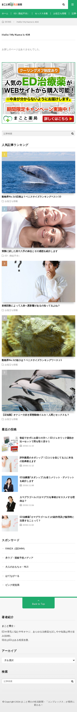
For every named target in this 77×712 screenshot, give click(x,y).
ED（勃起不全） (21, 13)
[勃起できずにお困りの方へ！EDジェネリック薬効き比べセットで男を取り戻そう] (10, 444)
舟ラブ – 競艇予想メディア (19, 557)
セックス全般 (41, 13)
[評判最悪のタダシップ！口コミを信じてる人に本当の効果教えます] (10, 464)
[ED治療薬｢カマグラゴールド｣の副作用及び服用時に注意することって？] (10, 523)
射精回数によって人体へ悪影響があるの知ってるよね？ (31, 305)
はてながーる (12, 575)
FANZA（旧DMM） (15, 548)
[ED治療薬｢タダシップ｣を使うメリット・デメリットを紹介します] (10, 484)
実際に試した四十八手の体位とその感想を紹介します (30, 251)
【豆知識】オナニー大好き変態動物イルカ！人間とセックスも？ (35, 414)
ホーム (5, 13)
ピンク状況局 (12, 584)
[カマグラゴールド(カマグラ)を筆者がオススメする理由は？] (10, 503)
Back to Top (38, 603)
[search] (72, 133)
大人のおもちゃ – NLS (16, 566)
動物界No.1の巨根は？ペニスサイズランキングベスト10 (31, 196)
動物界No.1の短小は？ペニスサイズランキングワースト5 (32, 360)
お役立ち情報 (59, 13)
